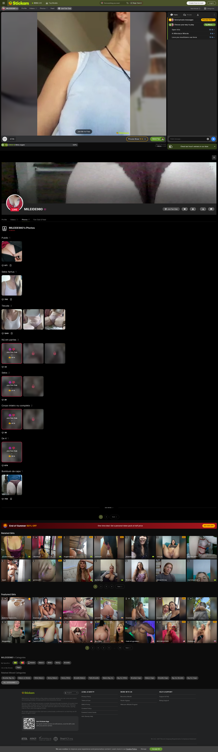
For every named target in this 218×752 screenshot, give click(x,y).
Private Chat (207, 20)
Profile (24, 8)
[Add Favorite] (4, 139)
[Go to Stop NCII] (66, 739)
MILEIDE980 (7, 657)
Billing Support (164, 700)
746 (6, 499)
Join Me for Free (84, 132)
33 (5, 367)
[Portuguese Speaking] (22, 663)
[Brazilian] (15, 663)
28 (5, 400)
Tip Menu (209, 25)
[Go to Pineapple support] (55, 739)
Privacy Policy (86, 696)
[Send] (213, 139)
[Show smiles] (208, 139)
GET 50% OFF (208, 526)
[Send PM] (211, 209)
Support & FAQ (164, 696)
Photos (44, 8)
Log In (211, 3)
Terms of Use (86, 700)
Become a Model (126, 696)
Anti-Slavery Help (87, 716)
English (69, 693)
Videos (33, 8)
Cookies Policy (87, 708)
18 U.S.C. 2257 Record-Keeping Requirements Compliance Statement (173, 739)
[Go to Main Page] (18, 3)
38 (5, 433)
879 (6, 465)
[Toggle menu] (3, 3)
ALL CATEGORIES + (10, 682)
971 (5, 265)
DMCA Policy (86, 704)
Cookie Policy (131, 749)
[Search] (127, 3)
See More (108, 507)
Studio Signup (125, 700)
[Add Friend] (203, 209)
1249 (6, 333)
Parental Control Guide (89, 712)
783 (6, 299)
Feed (52, 8)
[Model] (214, 157)
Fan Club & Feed (39, 220)
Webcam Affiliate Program (128, 704)
